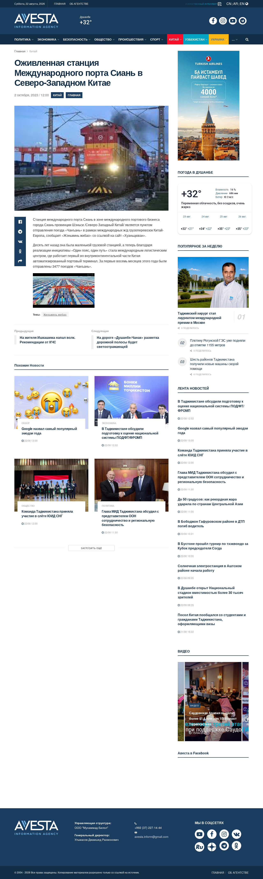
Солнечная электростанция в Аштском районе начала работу (210, 568)
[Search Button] (247, 39)
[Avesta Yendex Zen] (212, 847)
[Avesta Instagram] (224, 834)
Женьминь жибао (55, 314)
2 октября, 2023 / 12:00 (31, 95)
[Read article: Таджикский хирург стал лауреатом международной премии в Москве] (213, 282)
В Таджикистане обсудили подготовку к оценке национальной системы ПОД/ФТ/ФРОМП (130, 433)
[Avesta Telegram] (224, 845)
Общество (103, 39)
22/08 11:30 (111, 532)
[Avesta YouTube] (199, 834)
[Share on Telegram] (20, 232)
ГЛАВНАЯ (60, 3)
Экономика (46, 39)
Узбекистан (194, 39)
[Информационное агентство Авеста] (36, 20)
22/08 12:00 (31, 523)
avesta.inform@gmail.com (151, 837)
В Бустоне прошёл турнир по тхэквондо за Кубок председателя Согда (213, 545)
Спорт (155, 39)
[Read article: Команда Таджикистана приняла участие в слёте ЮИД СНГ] (51, 485)
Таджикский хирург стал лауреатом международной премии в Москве (199, 318)
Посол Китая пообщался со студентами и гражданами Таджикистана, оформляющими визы (212, 619)
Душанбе (85, 17)
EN (242, 3)
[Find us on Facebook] (213, 20)
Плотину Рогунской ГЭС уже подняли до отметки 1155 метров (217, 342)
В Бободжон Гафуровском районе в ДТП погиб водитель (211, 523)
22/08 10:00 (187, 556)
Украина (217, 39)
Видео (194, 711)
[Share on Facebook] (20, 222)
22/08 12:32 (111, 445)
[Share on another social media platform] (20, 261)
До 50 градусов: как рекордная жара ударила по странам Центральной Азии (210, 501)
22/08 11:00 (187, 511)
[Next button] (246, 701)
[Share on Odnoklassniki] (20, 251)
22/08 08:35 (187, 605)
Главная (19, 51)
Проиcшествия (130, 39)
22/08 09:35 (187, 578)
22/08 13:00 (31, 440)
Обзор (26, 423)
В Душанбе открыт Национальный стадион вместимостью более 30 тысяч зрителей (210, 592)
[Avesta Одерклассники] (236, 845)
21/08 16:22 (187, 631)
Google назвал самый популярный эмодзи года (49, 430)
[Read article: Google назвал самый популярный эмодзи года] (51, 402)
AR (235, 3)
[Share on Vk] (20, 241)
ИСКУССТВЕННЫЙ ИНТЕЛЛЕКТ (201, 3)
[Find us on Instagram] (223, 20)
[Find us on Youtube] (233, 20)
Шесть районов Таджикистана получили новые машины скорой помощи (214, 364)
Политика (22, 39)
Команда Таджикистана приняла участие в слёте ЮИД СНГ (47, 513)
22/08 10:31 (187, 533)
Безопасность (75, 39)
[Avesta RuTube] (199, 847)
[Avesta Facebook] (212, 834)
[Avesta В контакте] (236, 834)
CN (228, 3)
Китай (174, 39)
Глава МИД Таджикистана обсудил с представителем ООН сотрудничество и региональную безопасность (130, 518)
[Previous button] (180, 701)
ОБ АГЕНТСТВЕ (79, 3)
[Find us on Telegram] (243, 20)
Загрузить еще (91, 548)
